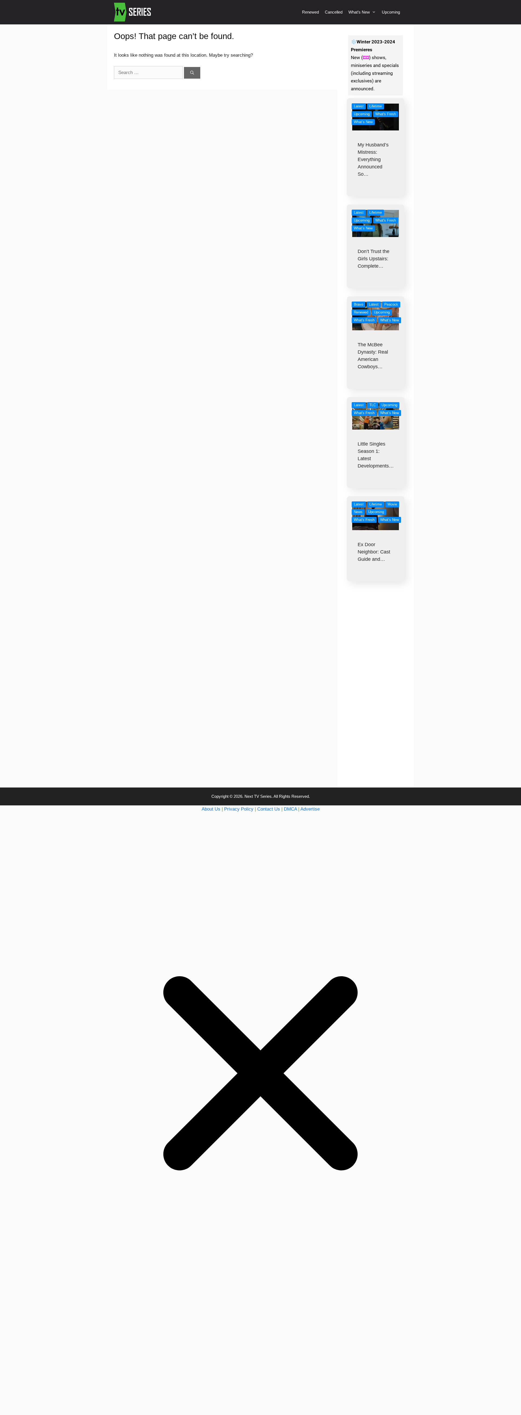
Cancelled (333, 12)
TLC (372, 405)
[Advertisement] (375, 695)
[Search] (192, 73)
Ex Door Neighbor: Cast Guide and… (374, 552)
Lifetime (375, 106)
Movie (392, 504)
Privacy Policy (238, 809)
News (358, 512)
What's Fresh (385, 114)
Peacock (391, 304)
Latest (359, 106)
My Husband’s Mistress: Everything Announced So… (373, 159)
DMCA (290, 809)
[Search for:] (149, 72)
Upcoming (391, 12)
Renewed (310, 12)
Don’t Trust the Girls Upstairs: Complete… (373, 259)
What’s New (359, 12)
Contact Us (268, 809)
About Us (211, 809)
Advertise (310, 809)
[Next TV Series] (133, 12)
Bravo (358, 304)
